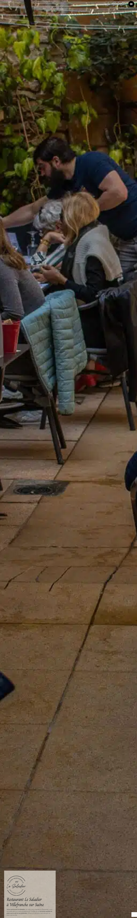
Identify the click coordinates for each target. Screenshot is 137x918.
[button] (131, 4)
